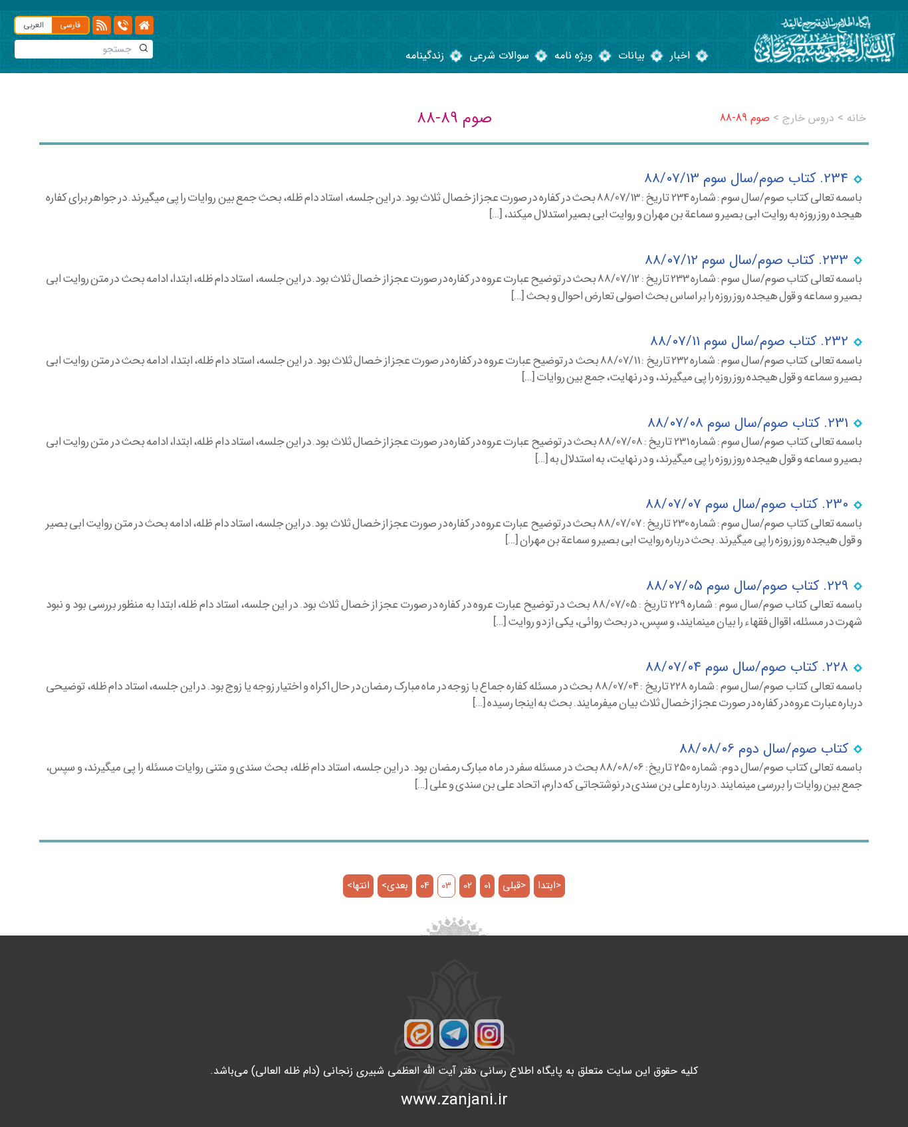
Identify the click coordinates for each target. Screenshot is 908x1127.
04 (424, 886)
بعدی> (395, 886)
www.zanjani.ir (454, 1100)
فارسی (70, 25)
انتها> (358, 886)
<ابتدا (549, 886)
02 (467, 886)
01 (487, 886)
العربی (33, 25)
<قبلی (514, 886)
